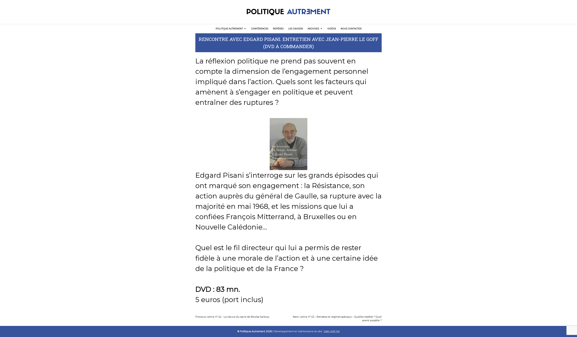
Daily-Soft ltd (332, 331)
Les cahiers (295, 28)
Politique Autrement (229, 28)
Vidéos (331, 28)
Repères (278, 28)
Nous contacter (351, 28)
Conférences (259, 28)
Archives (313, 28)
